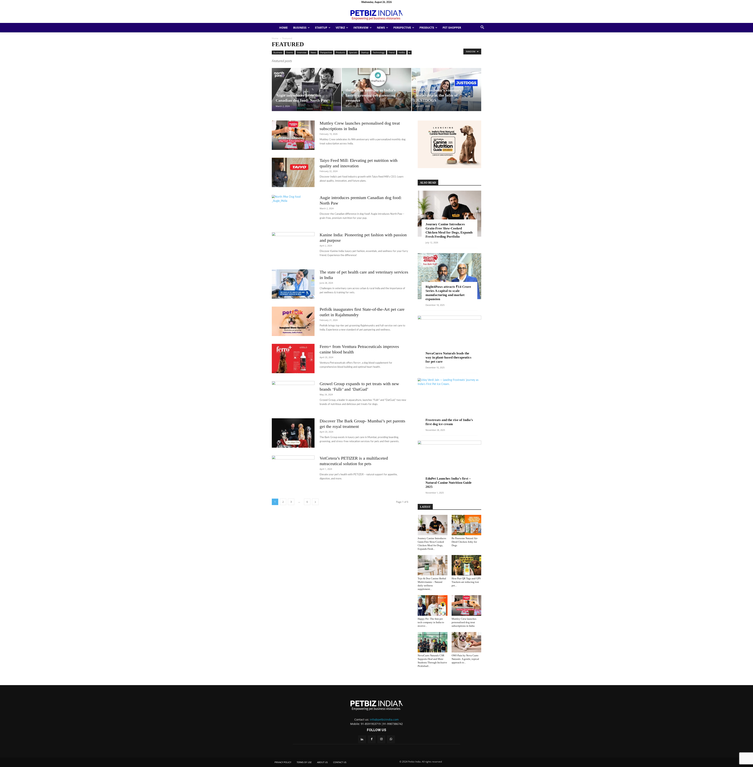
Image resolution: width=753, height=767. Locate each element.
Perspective (326, 52)
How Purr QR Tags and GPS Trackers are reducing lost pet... (466, 582)
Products (340, 52)
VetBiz (402, 52)
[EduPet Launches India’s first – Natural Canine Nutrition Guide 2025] (449, 464)
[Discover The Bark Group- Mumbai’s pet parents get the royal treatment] (293, 433)
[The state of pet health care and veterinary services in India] (293, 284)
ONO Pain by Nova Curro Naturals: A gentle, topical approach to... (465, 659)
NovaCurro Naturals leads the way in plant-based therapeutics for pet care (448, 357)
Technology (379, 52)
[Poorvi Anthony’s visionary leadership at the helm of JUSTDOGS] (446, 89)
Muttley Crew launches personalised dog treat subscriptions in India (464, 622)
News (313, 52)
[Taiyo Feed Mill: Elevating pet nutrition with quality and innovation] (293, 172)
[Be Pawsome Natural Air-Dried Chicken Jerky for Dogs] (466, 525)
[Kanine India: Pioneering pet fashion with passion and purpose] (293, 247)
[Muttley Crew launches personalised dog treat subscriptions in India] (293, 135)
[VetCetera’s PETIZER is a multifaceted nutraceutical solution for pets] (293, 470)
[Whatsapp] (391, 739)
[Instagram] (381, 739)
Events (289, 52)
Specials (353, 52)
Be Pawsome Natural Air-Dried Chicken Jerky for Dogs (465, 542)
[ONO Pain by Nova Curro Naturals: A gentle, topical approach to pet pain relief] (466, 642)
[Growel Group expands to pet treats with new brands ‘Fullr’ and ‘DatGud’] (293, 395)
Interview (301, 52)
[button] (482, 27)
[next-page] (315, 502)
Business (277, 52)
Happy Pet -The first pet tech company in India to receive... (431, 622)
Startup (365, 52)
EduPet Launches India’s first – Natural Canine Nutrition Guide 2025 (449, 483)
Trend (392, 52)
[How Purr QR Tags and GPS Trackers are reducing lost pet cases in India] (466, 565)
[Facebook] (372, 739)
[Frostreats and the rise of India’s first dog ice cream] (449, 401)
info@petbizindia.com (384, 719)
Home (275, 38)
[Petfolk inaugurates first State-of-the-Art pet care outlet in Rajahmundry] (293, 321)
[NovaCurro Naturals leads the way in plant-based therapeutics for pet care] (449, 339)
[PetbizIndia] (376, 14)
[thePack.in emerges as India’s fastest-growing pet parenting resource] (376, 89)
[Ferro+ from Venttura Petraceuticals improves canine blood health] (293, 358)
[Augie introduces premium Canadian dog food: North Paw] (306, 89)
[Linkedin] (362, 739)
